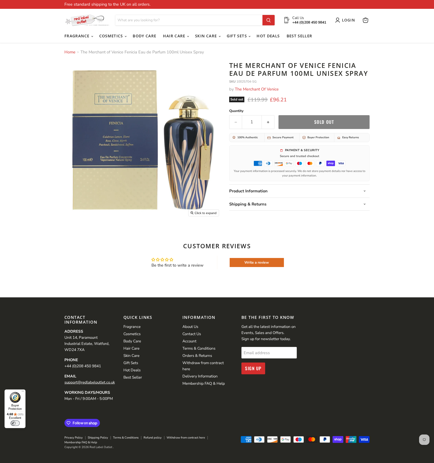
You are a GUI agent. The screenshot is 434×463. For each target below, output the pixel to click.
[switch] (15, 423)
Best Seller (299, 35)
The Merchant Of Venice (257, 89)
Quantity (236, 111)
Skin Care (206, 35)
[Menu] (23, 392)
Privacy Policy (73, 438)
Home (69, 52)
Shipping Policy (98, 438)
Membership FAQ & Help (203, 383)
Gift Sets (237, 35)
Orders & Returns (197, 355)
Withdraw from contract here (186, 438)
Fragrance (77, 35)
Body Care (144, 35)
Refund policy (153, 438)
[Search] (268, 20)
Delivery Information (200, 376)
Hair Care (174, 35)
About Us (190, 326)
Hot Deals (268, 35)
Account (189, 341)
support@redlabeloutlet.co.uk (89, 382)
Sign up (253, 368)
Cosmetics (111, 35)
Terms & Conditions (198, 348)
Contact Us (191, 334)
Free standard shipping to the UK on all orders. (107, 4)
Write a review (256, 262)
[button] (346, 20)
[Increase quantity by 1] (268, 122)
